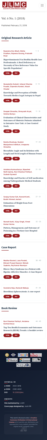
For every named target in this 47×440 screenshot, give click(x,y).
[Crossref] (25, 360)
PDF (16, 73)
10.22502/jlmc (18, 392)
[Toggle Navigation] (42, 5)
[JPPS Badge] (7, 355)
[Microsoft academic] (36, 360)
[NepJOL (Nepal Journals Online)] (23, 365)
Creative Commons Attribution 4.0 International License (23, 420)
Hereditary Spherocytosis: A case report (21, 291)
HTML (8, 73)
